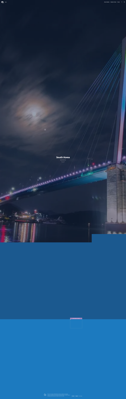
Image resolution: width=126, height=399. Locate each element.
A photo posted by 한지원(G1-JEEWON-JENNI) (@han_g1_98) (70, 359)
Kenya (3, 2)
